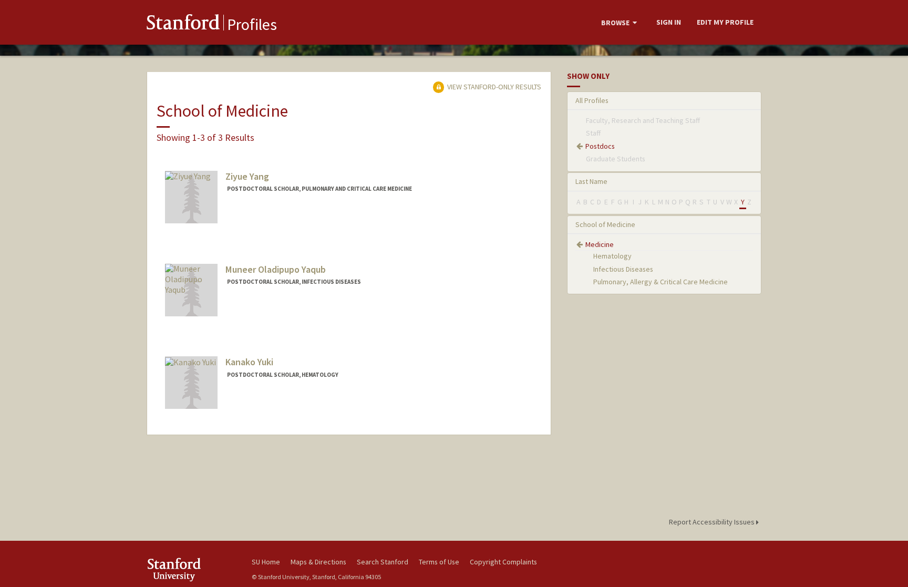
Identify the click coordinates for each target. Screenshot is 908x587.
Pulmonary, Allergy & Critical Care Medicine (660, 281)
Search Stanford (382, 562)
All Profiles (591, 100)
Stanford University (191, 569)
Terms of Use (439, 562)
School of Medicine (605, 224)
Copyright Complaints (503, 562)
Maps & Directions (318, 562)
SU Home (266, 562)
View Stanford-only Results (493, 86)
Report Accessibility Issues (712, 522)
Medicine (599, 244)
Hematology (612, 256)
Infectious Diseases (623, 269)
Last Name (591, 181)
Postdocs (600, 146)
